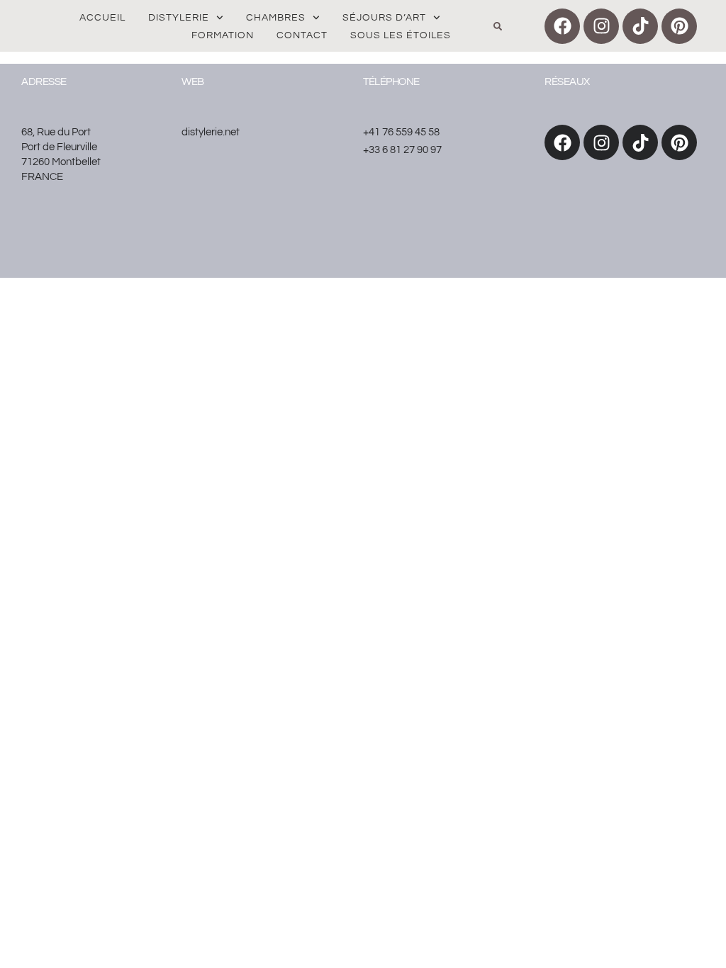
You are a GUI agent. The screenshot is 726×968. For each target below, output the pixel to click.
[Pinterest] (679, 26)
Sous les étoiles (400, 35)
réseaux (567, 82)
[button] (498, 26)
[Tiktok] (640, 26)
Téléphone (391, 82)
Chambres (276, 18)
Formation (222, 35)
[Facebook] (562, 26)
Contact (302, 35)
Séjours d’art (384, 18)
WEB (193, 82)
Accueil (102, 18)
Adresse (44, 82)
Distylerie (178, 18)
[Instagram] (601, 26)
